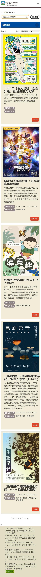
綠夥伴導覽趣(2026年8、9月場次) (21, 281)
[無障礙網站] (9, 573)
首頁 (5, 12)
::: (2, 12)
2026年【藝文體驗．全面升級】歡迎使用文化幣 (21, 90)
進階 (36, 17)
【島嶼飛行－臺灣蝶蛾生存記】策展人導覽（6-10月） (22, 378)
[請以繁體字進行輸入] (26, 17)
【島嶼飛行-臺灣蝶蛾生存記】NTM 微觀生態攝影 (21, 488)
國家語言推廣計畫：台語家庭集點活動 (22, 182)
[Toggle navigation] (38, 4)
